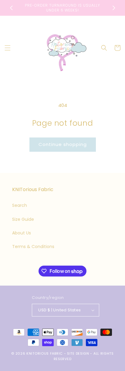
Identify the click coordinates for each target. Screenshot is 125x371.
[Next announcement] (113, 8)
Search (19, 205)
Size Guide (23, 219)
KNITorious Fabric (44, 353)
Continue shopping (63, 144)
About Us (21, 233)
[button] (7, 48)
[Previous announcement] (11, 8)
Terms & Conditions (33, 246)
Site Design (78, 353)
